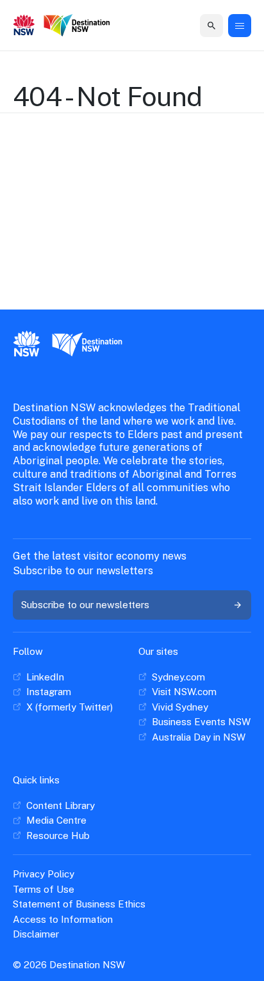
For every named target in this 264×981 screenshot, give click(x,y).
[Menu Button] (240, 26)
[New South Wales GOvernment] (24, 26)
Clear (199, 25)
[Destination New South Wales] (77, 26)
